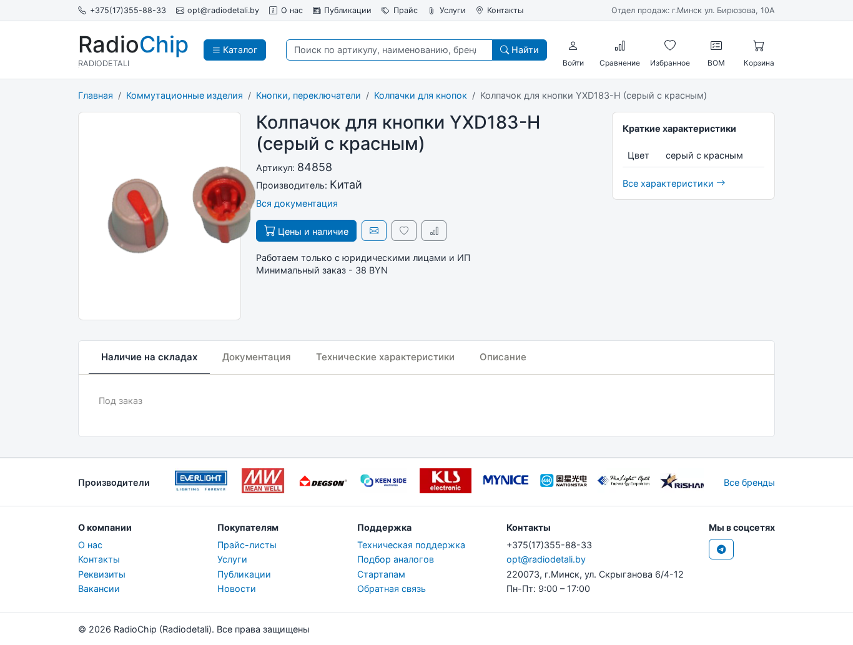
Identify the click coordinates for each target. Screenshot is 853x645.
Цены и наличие (311, 231)
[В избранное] (404, 230)
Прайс (405, 10)
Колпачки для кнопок (420, 95)
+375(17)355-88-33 (128, 10)
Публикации (348, 10)
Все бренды (749, 482)
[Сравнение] (620, 45)
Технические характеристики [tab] (385, 357)
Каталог (239, 49)
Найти (524, 49)
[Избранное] (670, 45)
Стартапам (381, 574)
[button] (573, 45)
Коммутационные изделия (184, 95)
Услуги (453, 10)
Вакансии (99, 588)
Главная (95, 95)
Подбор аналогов (395, 559)
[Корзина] (758, 45)
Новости (236, 588)
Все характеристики (669, 183)
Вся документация (297, 203)
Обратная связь (391, 588)
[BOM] (716, 45)
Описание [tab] (503, 357)
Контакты (505, 10)
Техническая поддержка (411, 544)
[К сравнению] (434, 230)
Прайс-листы (247, 544)
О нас (292, 10)
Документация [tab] (256, 357)
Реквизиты (102, 574)
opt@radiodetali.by (223, 10)
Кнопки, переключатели (308, 95)
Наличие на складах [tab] (149, 357)
